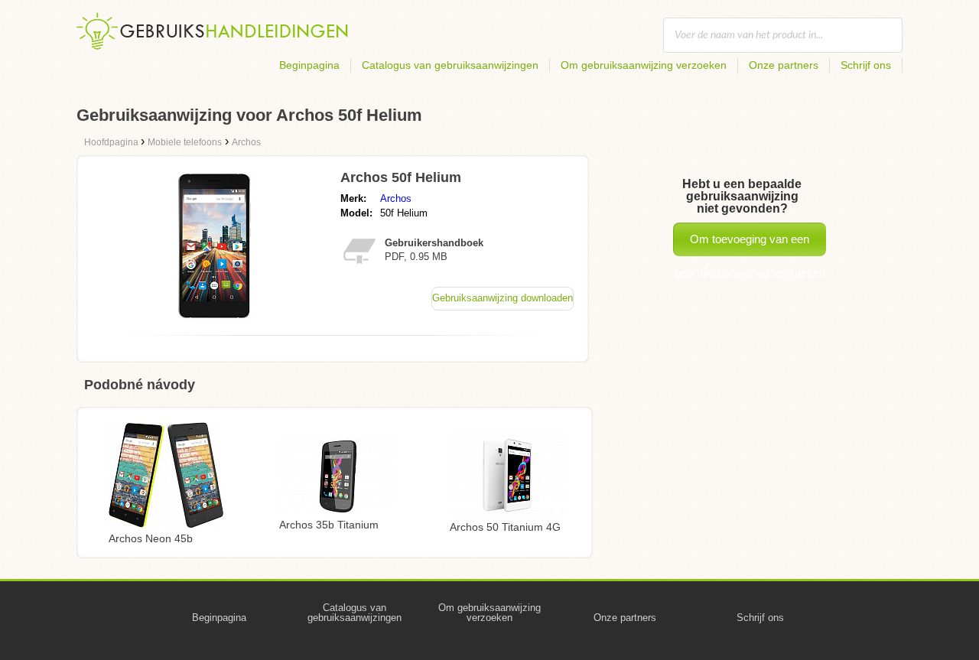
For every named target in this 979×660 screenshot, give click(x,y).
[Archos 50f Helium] (216, 319)
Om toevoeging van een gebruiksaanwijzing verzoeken (750, 244)
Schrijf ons (866, 65)
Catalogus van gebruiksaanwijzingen (450, 65)
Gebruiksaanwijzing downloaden (502, 298)
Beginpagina (309, 65)
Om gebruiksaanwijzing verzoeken (644, 65)
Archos (395, 198)
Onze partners (783, 65)
